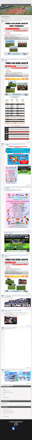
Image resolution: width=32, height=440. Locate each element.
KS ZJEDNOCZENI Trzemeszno (7, 409)
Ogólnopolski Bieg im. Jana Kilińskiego (8, 392)
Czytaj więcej (28, 141)
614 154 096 (16, 423)
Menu (16, 4)
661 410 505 (16, 424)
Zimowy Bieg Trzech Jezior (6, 390)
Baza (3, 395)
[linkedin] (17, 3)
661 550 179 (16, 425)
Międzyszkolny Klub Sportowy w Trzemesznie (9, 411)
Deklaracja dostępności (6, 397)
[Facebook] (15, 3)
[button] (29, 385)
